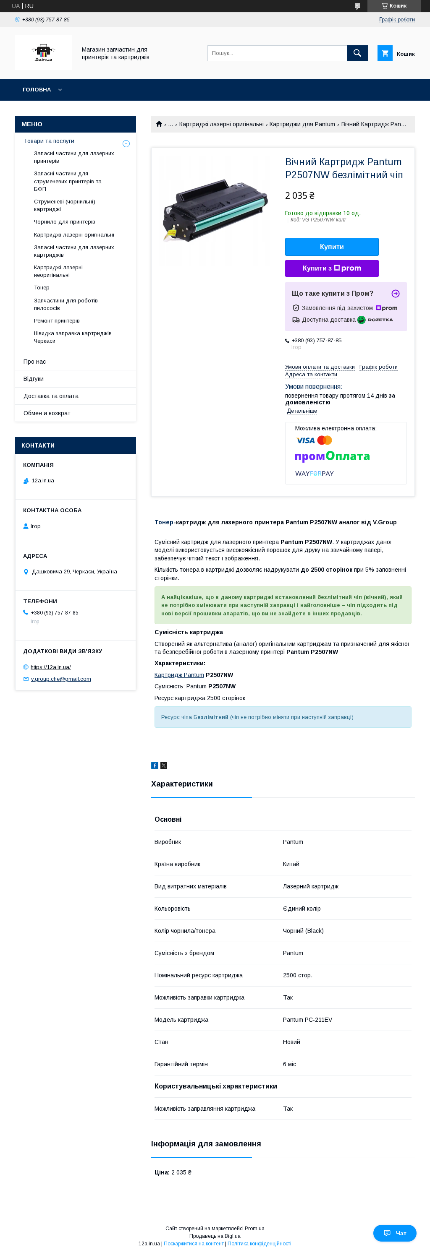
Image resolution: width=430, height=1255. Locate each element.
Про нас (35, 361)
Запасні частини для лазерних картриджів (74, 251)
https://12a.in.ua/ (51, 667)
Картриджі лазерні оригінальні (221, 124)
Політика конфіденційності (259, 1244)
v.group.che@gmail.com (61, 679)
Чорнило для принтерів (64, 222)
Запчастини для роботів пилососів (66, 304)
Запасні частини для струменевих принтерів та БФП (68, 181)
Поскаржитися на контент (194, 1244)
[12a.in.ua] (43, 68)
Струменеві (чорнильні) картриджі (64, 205)
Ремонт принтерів (57, 321)
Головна (37, 89)
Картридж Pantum (179, 675)
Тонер (164, 522)
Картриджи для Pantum (302, 124)
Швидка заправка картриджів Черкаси (73, 337)
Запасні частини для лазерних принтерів (74, 157)
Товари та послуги (49, 141)
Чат (401, 1233)
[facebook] (154, 766)
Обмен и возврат (47, 413)
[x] (163, 766)
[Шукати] (357, 53)
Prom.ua (255, 1229)
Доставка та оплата (51, 396)
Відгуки (34, 378)
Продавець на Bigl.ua (215, 1236)
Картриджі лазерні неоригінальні (58, 271)
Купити (332, 246)
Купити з (317, 268)
